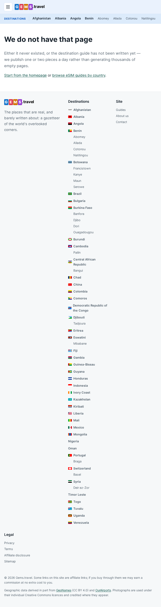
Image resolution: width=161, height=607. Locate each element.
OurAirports (103, 590)
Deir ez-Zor (81, 487)
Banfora (78, 214)
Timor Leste (77, 494)
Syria (77, 481)
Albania (60, 18)
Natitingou (148, 18)
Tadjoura (79, 323)
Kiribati (78, 406)
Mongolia (80, 434)
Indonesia (80, 385)
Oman (72, 448)
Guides (121, 110)
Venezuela (81, 522)
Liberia (78, 413)
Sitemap (10, 561)
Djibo (76, 220)
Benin (89, 18)
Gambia (78, 357)
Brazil (77, 193)
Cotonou (131, 18)
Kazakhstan (81, 399)
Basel (77, 474)
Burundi (79, 239)
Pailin (76, 252)
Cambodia (80, 246)
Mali (76, 420)
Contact (121, 122)
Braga (77, 461)
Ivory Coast (81, 392)
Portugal (79, 455)
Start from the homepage (25, 75)
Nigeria (73, 441)
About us (122, 116)
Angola (75, 18)
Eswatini (79, 337)
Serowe (78, 187)
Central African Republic (84, 262)
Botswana (80, 162)
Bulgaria (79, 201)
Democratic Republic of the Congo (90, 308)
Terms (8, 549)
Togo (77, 501)
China (77, 284)
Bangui (78, 270)
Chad (77, 277)
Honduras (80, 378)
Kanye (77, 174)
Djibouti (79, 317)
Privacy (9, 543)
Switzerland (82, 468)
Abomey (103, 18)
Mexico (78, 427)
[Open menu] (8, 7)
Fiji (75, 350)
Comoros (80, 298)
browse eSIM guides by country (78, 75)
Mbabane (80, 343)
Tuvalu (78, 508)
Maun (77, 180)
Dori (76, 226)
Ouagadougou (83, 232)
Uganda (79, 515)
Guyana (78, 371)
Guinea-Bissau (84, 364)
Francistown (82, 168)
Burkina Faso (82, 207)
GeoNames (63, 590)
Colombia (80, 291)
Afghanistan (41, 18)
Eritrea (78, 330)
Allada (117, 18)
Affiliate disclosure (17, 555)
